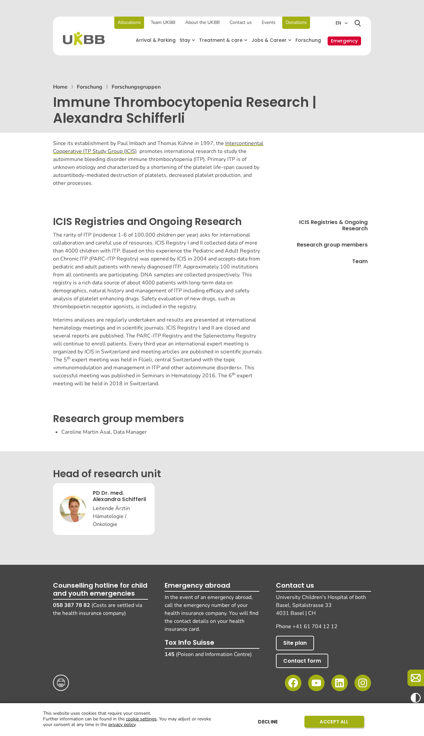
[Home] (84, 38)
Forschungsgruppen (136, 87)
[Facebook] (293, 683)
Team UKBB (163, 22)
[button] (187, 40)
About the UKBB (202, 22)
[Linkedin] (339, 683)
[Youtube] (316, 683)
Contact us (241, 22)
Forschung (89, 87)
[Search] (357, 23)
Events (269, 22)
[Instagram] (362, 683)
